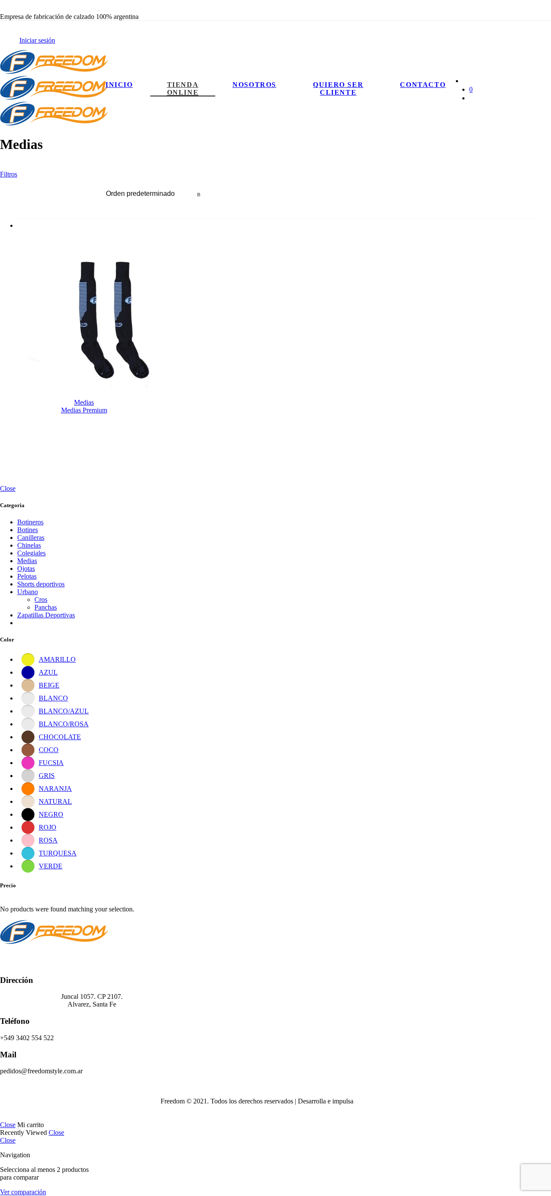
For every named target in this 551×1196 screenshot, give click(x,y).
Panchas (45, 607)
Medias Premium (84, 410)
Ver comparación (23, 1192)
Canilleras (30, 537)
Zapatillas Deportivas (46, 615)
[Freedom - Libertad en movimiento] (54, 97)
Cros (40, 599)
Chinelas (29, 545)
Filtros (8, 174)
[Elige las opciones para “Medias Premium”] (69, 234)
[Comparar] (103, 234)
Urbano (27, 591)
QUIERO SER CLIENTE (338, 88)
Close (7, 488)
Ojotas (26, 568)
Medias (84, 402)
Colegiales (31, 553)
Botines (27, 529)
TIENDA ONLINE (183, 88)
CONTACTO (423, 84)
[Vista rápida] (85, 234)
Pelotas (27, 576)
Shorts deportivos (41, 584)
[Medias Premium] (84, 325)
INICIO (119, 84)
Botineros (30, 522)
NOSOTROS (254, 84)
